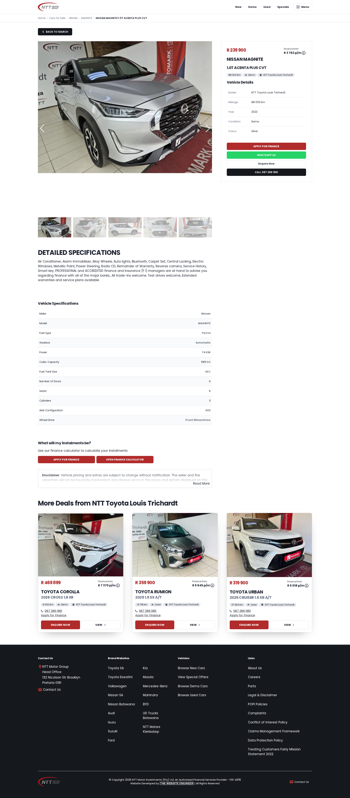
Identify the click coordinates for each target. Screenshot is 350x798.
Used (266, 7)
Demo (252, 7)
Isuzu (112, 722)
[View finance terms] (303, 53)
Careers (254, 677)
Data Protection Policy (265, 740)
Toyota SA (116, 668)
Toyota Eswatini (120, 677)
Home (42, 18)
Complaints (257, 713)
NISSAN (73, 18)
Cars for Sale (57, 18)
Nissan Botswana (121, 704)
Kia (145, 668)
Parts (252, 686)
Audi (111, 713)
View (98, 625)
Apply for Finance (66, 459)
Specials (283, 7)
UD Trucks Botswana (151, 715)
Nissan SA (115, 695)
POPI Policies (257, 704)
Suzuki (112, 731)
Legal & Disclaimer (262, 695)
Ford (111, 740)
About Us (255, 668)
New (238, 7)
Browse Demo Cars (193, 686)
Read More (201, 483)
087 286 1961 (53, 611)
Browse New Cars (191, 668)
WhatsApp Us (266, 155)
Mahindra (150, 695)
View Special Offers (193, 677)
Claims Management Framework (274, 731)
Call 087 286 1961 (266, 172)
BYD (146, 704)
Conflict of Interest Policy (267, 722)
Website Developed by (161, 783)
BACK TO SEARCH (57, 32)
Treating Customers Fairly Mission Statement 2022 (274, 751)
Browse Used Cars (192, 695)
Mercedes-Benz (155, 686)
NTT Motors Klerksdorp (151, 729)
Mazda (148, 677)
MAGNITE (86, 18)
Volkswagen (117, 686)
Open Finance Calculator (125, 459)
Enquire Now (266, 163)
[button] (207, 128)
